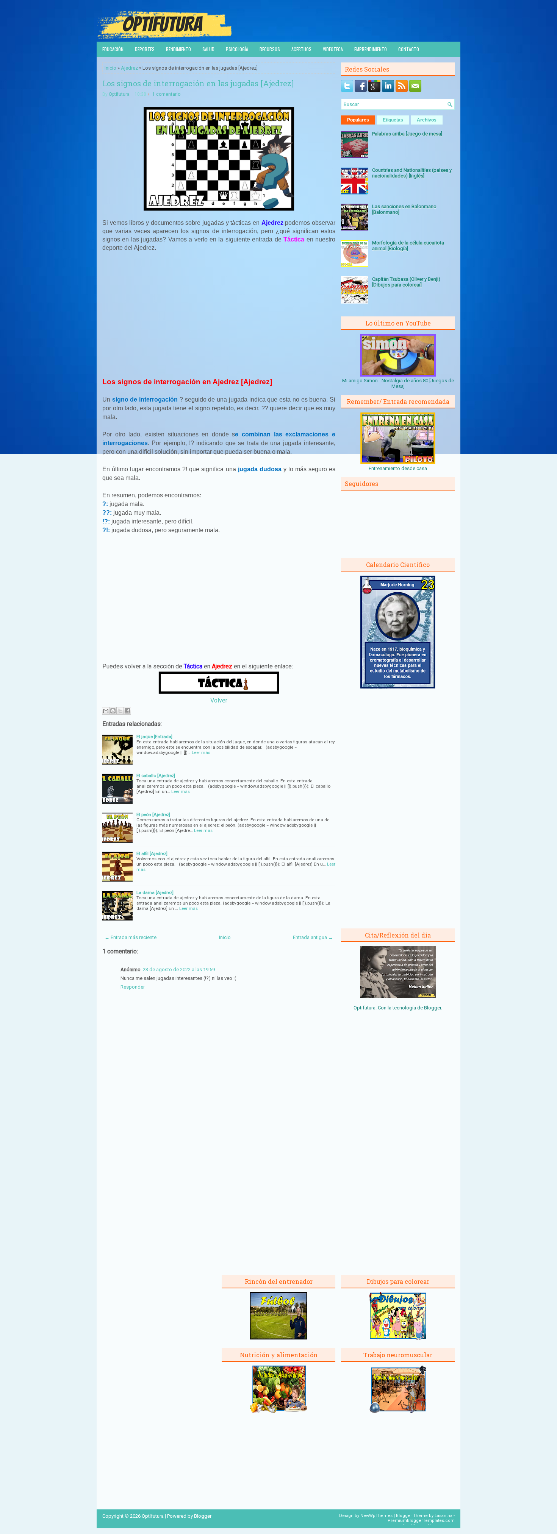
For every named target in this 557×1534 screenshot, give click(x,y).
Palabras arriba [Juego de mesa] (407, 134)
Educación (113, 49)
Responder (132, 987)
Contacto (408, 49)
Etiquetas (393, 120)
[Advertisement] (219, 314)
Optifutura (119, 94)
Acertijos (301, 49)
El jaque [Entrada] (154, 736)
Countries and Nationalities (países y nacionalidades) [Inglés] (412, 173)
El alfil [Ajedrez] (151, 853)
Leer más (201, 752)
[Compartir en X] (120, 711)
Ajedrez (129, 68)
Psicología (237, 49)
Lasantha (443, 1515)
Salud (208, 49)
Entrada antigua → (313, 937)
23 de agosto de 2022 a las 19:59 (179, 969)
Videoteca (333, 49)
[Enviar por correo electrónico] (106, 711)
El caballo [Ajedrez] (155, 775)
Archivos (427, 120)
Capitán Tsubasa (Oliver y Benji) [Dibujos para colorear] (406, 282)
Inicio (110, 68)
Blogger (432, 1008)
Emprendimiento (370, 49)
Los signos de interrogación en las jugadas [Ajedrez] (198, 83)
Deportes (145, 49)
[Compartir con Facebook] (127, 711)
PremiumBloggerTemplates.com (421, 1520)
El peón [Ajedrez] (153, 814)
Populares (358, 120)
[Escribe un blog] (113, 711)
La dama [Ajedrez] (155, 892)
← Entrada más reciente (130, 937)
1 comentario (166, 94)
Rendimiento (178, 49)
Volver (218, 700)
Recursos (270, 49)
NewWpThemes (376, 1515)
